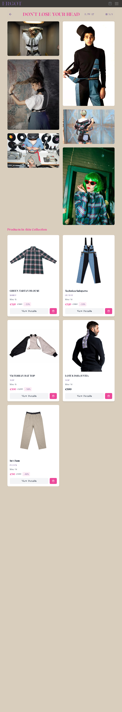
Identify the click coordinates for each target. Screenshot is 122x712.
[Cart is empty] (110, 3)
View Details (29, 311)
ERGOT (12, 4)
